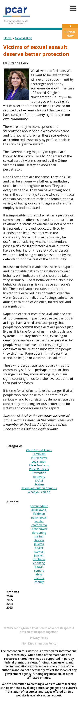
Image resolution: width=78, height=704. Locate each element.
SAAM (39, 480)
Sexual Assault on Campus (39, 488)
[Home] (16, 26)
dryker (39, 548)
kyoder (39, 521)
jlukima (39, 544)
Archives (12, 592)
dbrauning (39, 532)
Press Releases (39, 469)
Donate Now (70, 31)
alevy (39, 574)
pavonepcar (39, 517)
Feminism (39, 454)
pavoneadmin (39, 506)
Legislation (39, 461)
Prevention (39, 473)
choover (39, 540)
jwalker (39, 555)
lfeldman (39, 514)
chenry (39, 582)
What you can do (39, 492)
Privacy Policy (39, 638)
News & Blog (23, 38)
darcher (39, 578)
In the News (39, 458)
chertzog (39, 563)
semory (39, 570)
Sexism (39, 484)
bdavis (39, 567)
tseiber (39, 536)
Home (8, 38)
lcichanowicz (39, 529)
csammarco (39, 525)
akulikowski (39, 510)
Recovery (39, 477)
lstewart (39, 551)
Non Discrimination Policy (39, 643)
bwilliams (39, 559)
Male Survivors (39, 465)
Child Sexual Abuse (39, 450)
